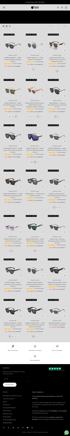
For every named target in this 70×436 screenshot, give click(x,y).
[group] (13, 64)
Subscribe (10, 384)
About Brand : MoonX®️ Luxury (12, 396)
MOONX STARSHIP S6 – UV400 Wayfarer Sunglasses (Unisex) (35, 240)
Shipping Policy (7, 423)
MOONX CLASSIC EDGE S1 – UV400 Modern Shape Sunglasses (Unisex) (57, 195)
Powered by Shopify (42, 432)
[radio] (33, 69)
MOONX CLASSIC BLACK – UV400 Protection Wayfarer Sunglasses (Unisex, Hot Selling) (35, 324)
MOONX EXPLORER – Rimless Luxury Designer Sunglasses (57, 324)
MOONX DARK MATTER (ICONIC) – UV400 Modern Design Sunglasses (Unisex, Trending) (35, 104)
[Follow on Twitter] (8, 428)
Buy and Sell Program (9, 407)
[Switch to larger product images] (3, 26)
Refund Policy (7, 410)
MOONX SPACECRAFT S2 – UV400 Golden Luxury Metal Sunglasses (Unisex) (57, 59)
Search (5, 402)
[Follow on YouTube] (27, 428)
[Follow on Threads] (18, 428)
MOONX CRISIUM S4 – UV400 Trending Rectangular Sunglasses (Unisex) (13, 104)
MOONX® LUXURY (13, 55)
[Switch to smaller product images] (6, 26)
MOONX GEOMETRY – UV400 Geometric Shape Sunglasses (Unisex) (12, 59)
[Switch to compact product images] (10, 26)
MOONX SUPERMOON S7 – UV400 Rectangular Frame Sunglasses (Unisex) (13, 195)
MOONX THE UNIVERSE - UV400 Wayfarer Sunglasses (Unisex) (57, 283)
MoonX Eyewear (35, 236)
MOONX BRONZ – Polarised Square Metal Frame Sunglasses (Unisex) (57, 104)
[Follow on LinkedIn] (32, 428)
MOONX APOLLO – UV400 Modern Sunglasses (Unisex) (35, 194)
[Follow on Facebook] (4, 428)
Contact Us (6, 404)
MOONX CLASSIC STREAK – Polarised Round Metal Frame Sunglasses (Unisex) (35, 284)
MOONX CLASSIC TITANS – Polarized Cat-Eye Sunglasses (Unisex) (13, 284)
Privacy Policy (7, 417)
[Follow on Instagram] (13, 428)
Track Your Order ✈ (9, 399)
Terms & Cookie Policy (9, 420)
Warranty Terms (7, 414)
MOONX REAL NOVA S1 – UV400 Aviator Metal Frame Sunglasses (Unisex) (13, 150)
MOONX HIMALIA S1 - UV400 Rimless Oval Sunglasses (35, 58)
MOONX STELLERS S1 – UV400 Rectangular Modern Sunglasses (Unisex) (13, 324)
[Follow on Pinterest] (23, 428)
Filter (64, 26)
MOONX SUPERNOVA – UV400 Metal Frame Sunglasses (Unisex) (57, 149)
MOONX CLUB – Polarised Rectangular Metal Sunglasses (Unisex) (57, 240)
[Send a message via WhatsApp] (66, 432)
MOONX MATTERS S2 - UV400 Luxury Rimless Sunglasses (13, 240)
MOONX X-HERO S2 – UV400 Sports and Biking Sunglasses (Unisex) (35, 150)
